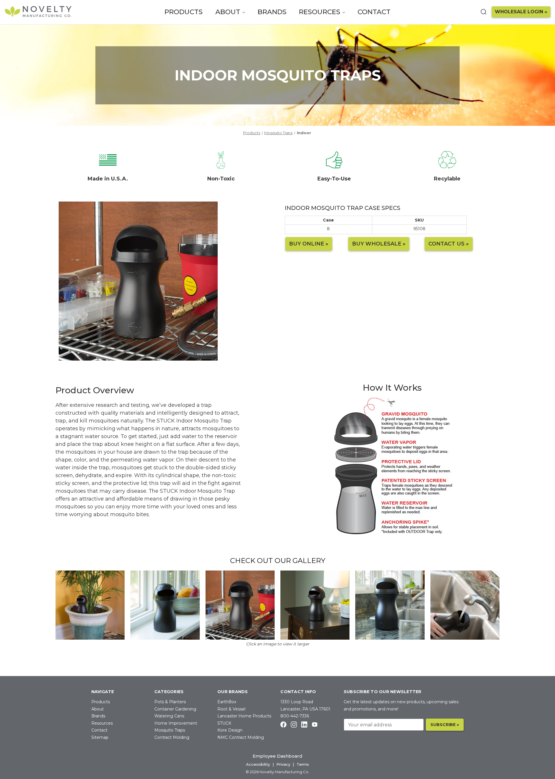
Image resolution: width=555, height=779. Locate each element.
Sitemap (99, 737)
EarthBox (226, 701)
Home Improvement (175, 723)
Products (183, 12)
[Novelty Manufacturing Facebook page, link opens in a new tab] (283, 724)
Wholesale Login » (521, 11)
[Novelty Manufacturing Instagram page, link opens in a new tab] (294, 724)
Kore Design (230, 730)
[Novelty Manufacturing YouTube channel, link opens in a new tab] (315, 724)
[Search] (483, 11)
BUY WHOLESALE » (379, 244)
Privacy (283, 764)
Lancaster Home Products (244, 716)
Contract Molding (171, 737)
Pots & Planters (170, 701)
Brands (272, 12)
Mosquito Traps (169, 730)
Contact (374, 12)
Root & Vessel (231, 709)
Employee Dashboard (277, 756)
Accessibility (258, 764)
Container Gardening (175, 709)
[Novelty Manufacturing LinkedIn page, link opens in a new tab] (304, 724)
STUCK (224, 723)
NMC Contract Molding (240, 737)
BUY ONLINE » (308, 244)
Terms (303, 764)
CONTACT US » (448, 244)
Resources (320, 12)
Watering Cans (169, 716)
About (228, 12)
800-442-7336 (294, 716)
